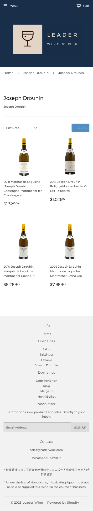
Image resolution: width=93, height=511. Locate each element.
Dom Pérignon (46, 380)
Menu (14, 6)
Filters (80, 128)
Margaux (46, 391)
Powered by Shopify (63, 502)
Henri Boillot (47, 396)
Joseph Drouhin (36, 73)
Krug (46, 386)
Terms (46, 334)
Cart (86, 6)
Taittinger (46, 354)
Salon (47, 349)
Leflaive (46, 360)
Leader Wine (32, 502)
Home (8, 73)
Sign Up (80, 427)
